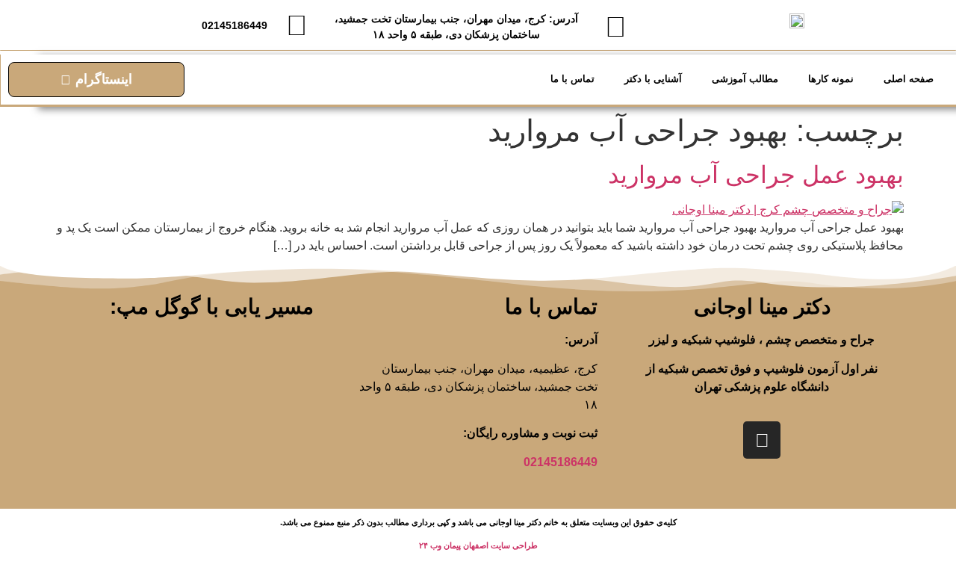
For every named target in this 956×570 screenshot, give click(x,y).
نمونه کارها (831, 78)
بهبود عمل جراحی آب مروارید (756, 174)
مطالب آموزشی (745, 78)
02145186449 (561, 462)
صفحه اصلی (909, 78)
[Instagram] (761, 440)
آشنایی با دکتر (653, 78)
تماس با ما (572, 78)
